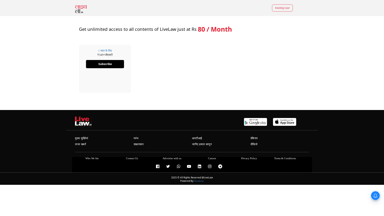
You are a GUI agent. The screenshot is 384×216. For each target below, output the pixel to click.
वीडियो (254, 144)
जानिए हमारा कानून (202, 144)
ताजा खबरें (80, 144)
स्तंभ (136, 138)
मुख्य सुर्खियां (81, 138)
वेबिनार (254, 138)
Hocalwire (199, 181)
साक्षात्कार (139, 144)
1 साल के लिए (105, 50)
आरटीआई (197, 138)
